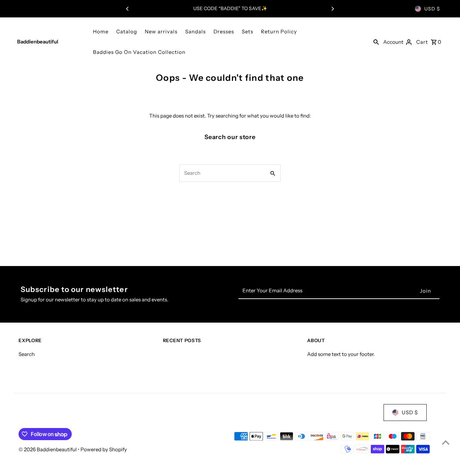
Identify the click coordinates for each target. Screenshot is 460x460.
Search (27, 354)
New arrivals (161, 31)
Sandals (195, 31)
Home (100, 31)
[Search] (376, 42)
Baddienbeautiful (37, 41)
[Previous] (128, 9)
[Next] (332, 9)
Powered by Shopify (103, 449)
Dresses (223, 31)
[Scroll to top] (445, 442)
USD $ (432, 9)
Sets (247, 31)
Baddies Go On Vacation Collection (139, 52)
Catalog (126, 31)
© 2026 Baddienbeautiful (48, 449)
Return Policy (279, 31)
